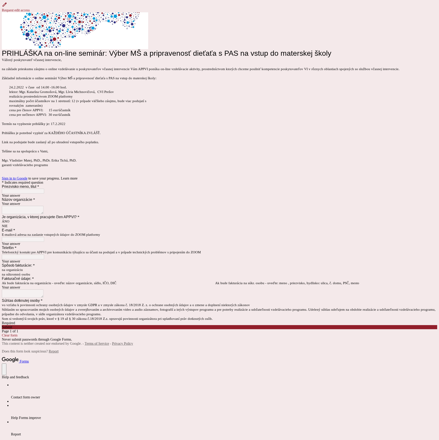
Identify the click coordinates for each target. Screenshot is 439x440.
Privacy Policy (122, 343)
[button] (219, 7)
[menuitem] (224, 391)
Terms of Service (97, 343)
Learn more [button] (69, 178)
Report (54, 351)
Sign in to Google (14, 178)
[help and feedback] (4, 369)
